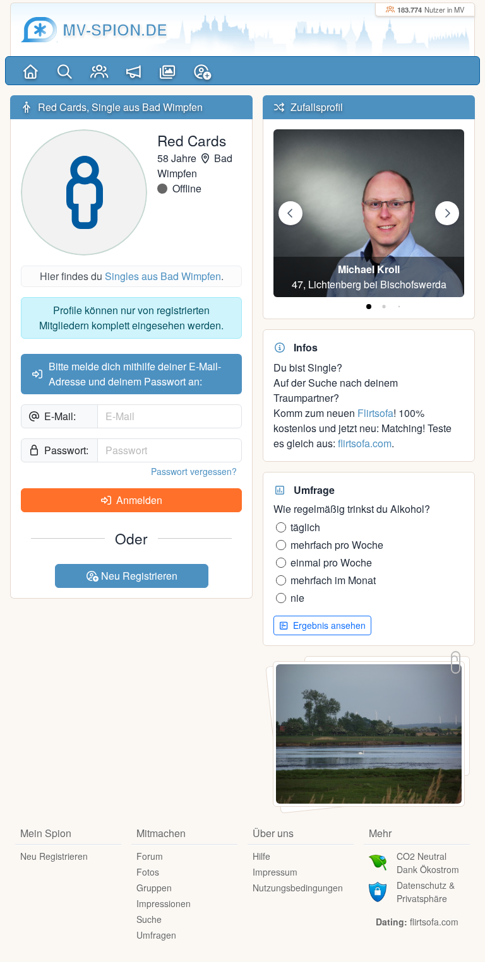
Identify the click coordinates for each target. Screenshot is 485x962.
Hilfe (261, 856)
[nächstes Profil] (447, 213)
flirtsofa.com (365, 443)
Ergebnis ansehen (328, 625)
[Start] (30, 70)
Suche (149, 919)
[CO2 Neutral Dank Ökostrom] (377, 861)
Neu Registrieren (138, 575)
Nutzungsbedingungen (298, 887)
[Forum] (133, 70)
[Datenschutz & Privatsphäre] (377, 890)
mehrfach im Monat (333, 580)
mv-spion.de (115, 29)
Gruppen (154, 887)
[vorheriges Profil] (290, 213)
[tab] (368, 306)
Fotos (147, 871)
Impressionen (163, 903)
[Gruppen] (99, 70)
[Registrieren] (202, 70)
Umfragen (156, 935)
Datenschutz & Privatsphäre (426, 892)
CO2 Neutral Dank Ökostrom (428, 863)
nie (297, 597)
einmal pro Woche (331, 562)
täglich (305, 527)
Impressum (275, 871)
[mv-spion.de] (39, 29)
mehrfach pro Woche (336, 544)
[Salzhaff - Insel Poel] (369, 732)
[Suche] (64, 70)
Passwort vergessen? (194, 471)
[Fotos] (168, 70)
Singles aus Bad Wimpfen (163, 276)
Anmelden (138, 500)
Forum (149, 856)
